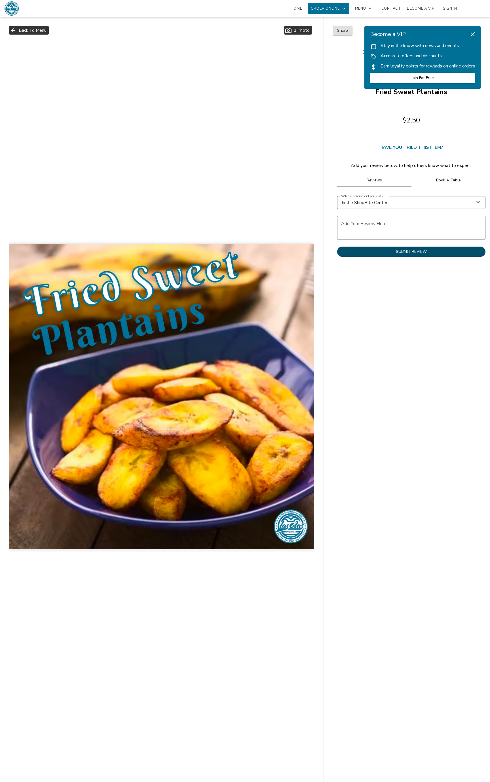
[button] (328, 8)
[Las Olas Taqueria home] (30, 8)
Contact (391, 8)
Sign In (450, 8)
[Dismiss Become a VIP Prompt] (472, 34)
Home (296, 8)
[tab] (374, 180)
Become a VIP (420, 8)
